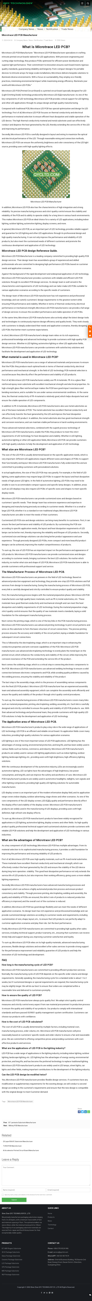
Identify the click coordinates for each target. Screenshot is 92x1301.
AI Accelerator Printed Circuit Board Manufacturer (21, 1150)
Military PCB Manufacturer (18, 1125)
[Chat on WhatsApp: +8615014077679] (90, 331)
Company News (26, 29)
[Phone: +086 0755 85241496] (90, 327)
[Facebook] (41, 1293)
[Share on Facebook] (79, 1112)
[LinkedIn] (47, 1293)
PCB (60, 95)
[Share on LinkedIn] (85, 1112)
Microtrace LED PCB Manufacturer (20, 1101)
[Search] (88, 3)
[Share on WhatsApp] (88, 1112)
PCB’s (48, 801)
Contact (51, 1228)
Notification (52, 29)
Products (51, 1217)
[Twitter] (44, 1293)
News (40, 29)
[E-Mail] (52, 1293)
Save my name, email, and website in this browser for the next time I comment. (28, 1195)
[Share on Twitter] (82, 1112)
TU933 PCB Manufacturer (12, 1146)
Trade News (67, 29)
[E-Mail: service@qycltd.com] (90, 336)
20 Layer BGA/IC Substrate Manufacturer (18, 1141)
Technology (52, 1225)
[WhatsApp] (49, 1293)
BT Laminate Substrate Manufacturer (22, 1122)
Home (50, 1213)
